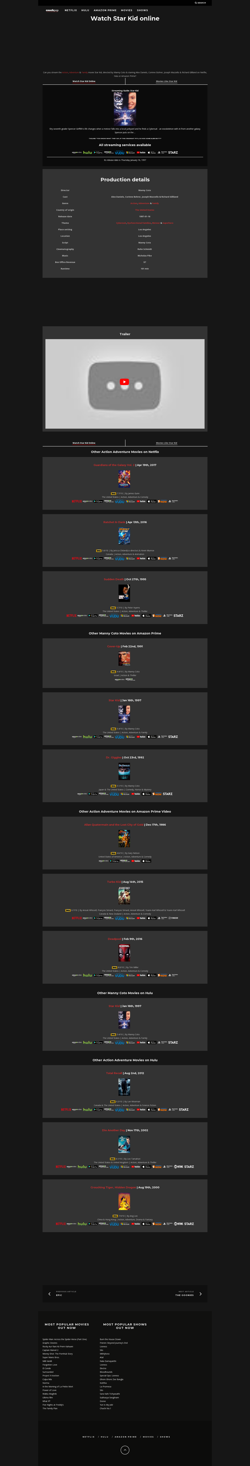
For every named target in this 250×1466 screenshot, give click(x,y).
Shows (142, 10)
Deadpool (114, 939)
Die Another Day (113, 1130)
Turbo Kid (114, 881)
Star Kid (114, 700)
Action (65, 72)
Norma (46, 1383)
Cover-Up (113, 646)
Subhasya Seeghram (109, 1397)
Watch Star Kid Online (84, 81)
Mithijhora (104, 1353)
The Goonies (184, 1295)
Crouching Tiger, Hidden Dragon (113, 1187)
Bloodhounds (106, 1372)
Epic (59, 1295)
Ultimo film (48, 1397)
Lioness (103, 1346)
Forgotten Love (50, 1364)
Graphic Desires (50, 1342)
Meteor (156, 223)
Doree (103, 1401)
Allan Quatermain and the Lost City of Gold (113, 824)
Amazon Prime (105, 10)
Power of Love (49, 1390)
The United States (144, 210)
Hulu (85, 10)
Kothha (103, 1383)
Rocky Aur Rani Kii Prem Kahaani (58, 1346)
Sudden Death (114, 579)
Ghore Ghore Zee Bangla (111, 1379)
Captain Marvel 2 (50, 1350)
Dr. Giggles (114, 757)
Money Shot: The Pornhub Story (58, 1353)
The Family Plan (50, 1408)
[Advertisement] (125, 46)
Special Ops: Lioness (109, 1375)
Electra (103, 1368)
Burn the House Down (110, 1339)
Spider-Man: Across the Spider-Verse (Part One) (65, 1339)
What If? (46, 1401)
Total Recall (114, 1073)
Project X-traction (51, 1375)
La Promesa (105, 1386)
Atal (101, 1357)
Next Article (186, 1292)
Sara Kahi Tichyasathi (110, 1393)
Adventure (74, 72)
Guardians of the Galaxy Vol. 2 (114, 465)
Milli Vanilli (47, 1361)
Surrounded (48, 1372)
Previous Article (66, 1292)
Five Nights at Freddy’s (53, 1404)
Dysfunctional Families (139, 223)
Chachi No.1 (105, 1408)
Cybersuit (121, 223)
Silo (101, 1350)
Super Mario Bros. (51, 1357)
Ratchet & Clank (114, 522)
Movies (127, 10)
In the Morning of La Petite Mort (58, 1386)
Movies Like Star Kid (166, 81)
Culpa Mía (47, 1379)
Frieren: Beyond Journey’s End (114, 1342)
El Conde (47, 1368)
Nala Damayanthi (108, 1361)
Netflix (71, 10)
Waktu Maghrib (50, 1393)
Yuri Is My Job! (106, 1404)
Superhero (168, 223)
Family (85, 72)
